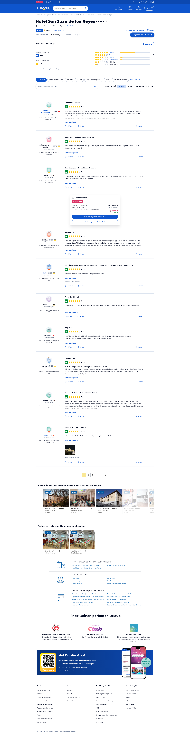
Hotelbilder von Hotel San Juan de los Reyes (86, 568)
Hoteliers (70, 690)
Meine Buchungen (43, 690)
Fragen (77, 35)
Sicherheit (99, 719)
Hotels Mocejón (77, 584)
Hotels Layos (111, 578)
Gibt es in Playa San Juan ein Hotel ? (119, 597)
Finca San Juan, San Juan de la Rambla (84, 594)
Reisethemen (130, 704)
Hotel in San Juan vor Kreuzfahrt (82, 602)
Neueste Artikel (131, 708)
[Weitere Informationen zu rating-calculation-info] (58, 69)
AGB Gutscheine (102, 711)
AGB (97, 708)
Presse (128, 697)
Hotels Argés (76, 578)
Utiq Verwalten (101, 704)
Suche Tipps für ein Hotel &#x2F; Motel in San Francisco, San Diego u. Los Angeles (89, 599)
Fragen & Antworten (44, 697)
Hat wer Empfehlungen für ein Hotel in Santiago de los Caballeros (124, 605)
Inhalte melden (42, 722)
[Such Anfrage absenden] (86, 8)
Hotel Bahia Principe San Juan (117, 599)
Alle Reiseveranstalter (44, 719)
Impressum (100, 722)
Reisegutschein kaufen (45, 708)
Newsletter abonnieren (45, 704)
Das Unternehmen (132, 690)
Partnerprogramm (73, 697)
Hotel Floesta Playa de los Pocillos (118, 602)
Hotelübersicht (42, 35)
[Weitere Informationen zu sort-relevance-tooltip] (115, 86)
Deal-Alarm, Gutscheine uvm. (47, 701)
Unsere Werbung (132, 694)
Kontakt (135, 2)
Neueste (130, 86)
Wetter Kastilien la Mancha (116, 565)
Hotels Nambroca (113, 581)
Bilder (68, 35)
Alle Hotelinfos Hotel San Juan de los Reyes (86, 565)
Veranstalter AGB (102, 690)
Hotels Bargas (76, 581)
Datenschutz (100, 697)
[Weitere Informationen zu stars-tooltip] (106, 21)
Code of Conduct (72, 701)
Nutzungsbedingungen (104, 694)
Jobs (127, 701)
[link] (118, 8)
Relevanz (122, 86)
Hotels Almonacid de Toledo (116, 584)
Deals (38, 2)
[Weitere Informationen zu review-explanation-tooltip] (63, 30)
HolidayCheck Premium (45, 711)
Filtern (42, 80)
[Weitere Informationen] (110, 212)
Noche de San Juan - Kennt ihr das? (119, 594)
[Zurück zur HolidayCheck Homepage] (42, 8)
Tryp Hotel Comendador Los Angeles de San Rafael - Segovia (89, 597)
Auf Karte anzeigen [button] (73, 26)
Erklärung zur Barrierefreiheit (106, 715)
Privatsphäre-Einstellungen (105, 701)
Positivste (149, 86)
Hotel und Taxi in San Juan (80, 605)
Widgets (70, 694)
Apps (38, 715)
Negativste (140, 86)
